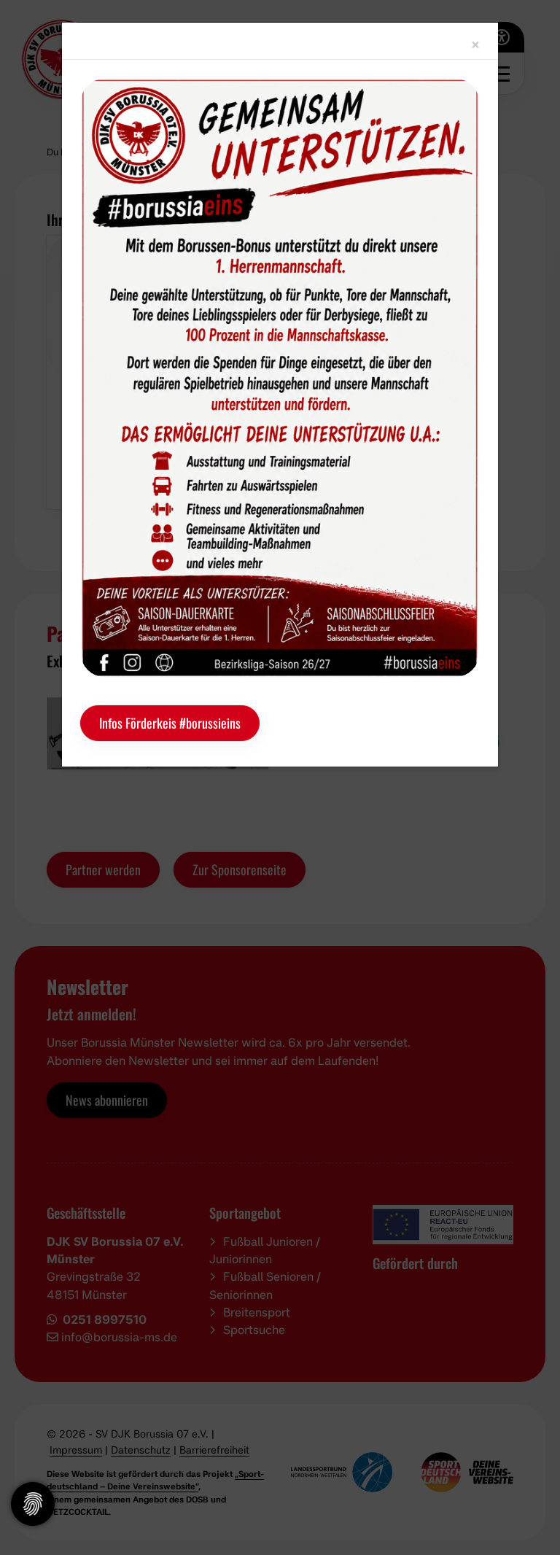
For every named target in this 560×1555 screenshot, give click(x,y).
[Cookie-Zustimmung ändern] (33, 1504)
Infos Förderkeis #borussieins (170, 722)
